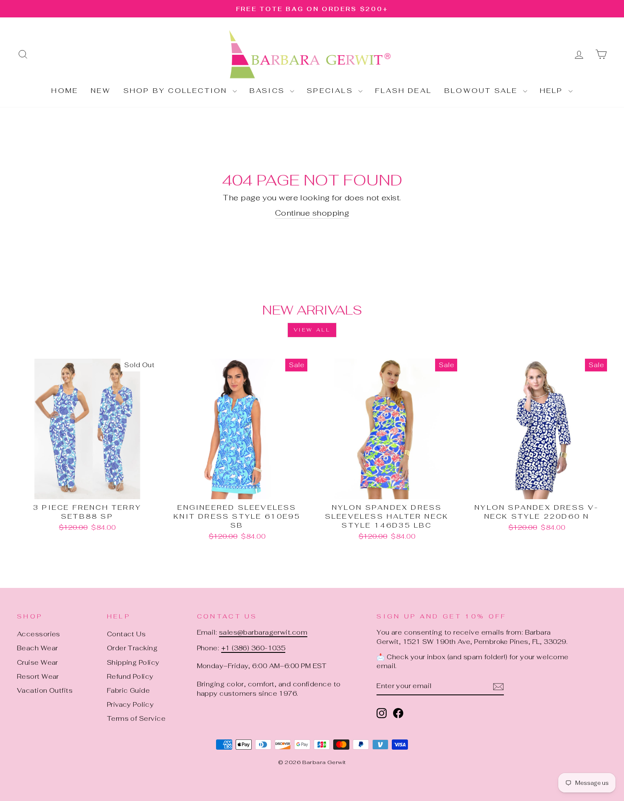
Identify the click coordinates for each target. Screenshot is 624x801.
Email (203, 348)
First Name (216, 388)
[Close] (436, 269)
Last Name (214, 429)
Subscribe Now (312, 514)
